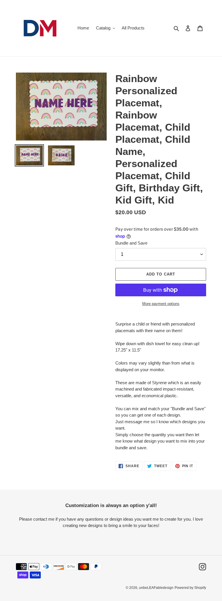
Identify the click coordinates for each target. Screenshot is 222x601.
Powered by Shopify (190, 588)
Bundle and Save (131, 243)
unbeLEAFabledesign (156, 588)
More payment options (161, 304)
